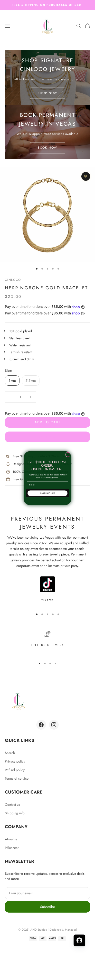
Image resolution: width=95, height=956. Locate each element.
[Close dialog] (68, 454)
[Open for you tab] (79, 940)
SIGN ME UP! (47, 493)
